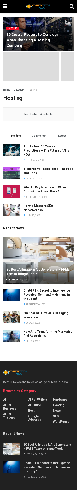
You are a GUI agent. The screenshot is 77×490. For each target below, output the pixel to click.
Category (19, 89)
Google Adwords (34, 417)
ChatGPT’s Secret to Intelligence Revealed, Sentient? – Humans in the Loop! (47, 294)
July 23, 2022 (32, 323)
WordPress (61, 421)
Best (31, 410)
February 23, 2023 (18, 279)
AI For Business (9, 406)
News (57, 410)
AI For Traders (9, 415)
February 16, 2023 (35, 304)
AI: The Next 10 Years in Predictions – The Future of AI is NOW (46, 150)
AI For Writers (38, 399)
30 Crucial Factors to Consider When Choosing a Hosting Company (32, 39)
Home (6, 89)
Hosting (13, 28)
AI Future (34, 405)
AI (4, 399)
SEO (56, 416)
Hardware (60, 399)
